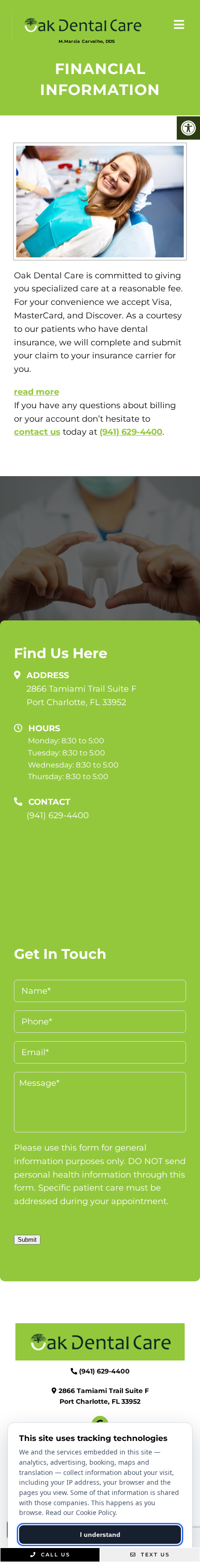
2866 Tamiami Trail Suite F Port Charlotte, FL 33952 (81, 695)
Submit (27, 1239)
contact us (37, 432)
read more (36, 392)
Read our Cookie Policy (80, 1512)
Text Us (154, 1554)
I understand (100, 1534)
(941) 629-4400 (131, 432)
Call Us (54, 1554)
